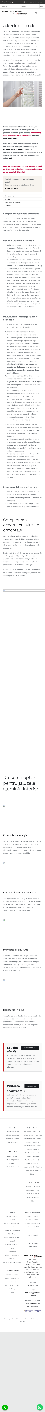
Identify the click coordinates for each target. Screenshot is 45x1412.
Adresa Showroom (12, 1167)
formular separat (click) (13, 149)
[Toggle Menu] (42, 13)
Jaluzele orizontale (12, 1135)
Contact (12, 1163)
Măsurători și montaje (13, 202)
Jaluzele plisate (12, 1142)
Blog (32, 1201)
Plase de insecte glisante (12, 1262)
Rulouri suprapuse (32, 1220)
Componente (9, 196)
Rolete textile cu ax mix (32, 1131)
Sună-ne (32, 1282)
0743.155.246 (33, 1285)
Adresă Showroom (32, 1300)
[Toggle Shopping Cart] (36, 13)
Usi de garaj (33, 1235)
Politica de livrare (32, 1190)
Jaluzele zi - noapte (12, 1138)
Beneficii (8, 199)
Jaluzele (12, 1128)
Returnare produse (12, 1160)
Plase (12, 1212)
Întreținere (8, 205)
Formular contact (32, 1197)
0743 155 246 (11, 188)
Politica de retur (33, 1193)
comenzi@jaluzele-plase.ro (33, 2)
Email (32, 1290)
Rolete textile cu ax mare (33, 1135)
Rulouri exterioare (32, 1212)
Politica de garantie (33, 1186)
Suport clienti (12, 1156)
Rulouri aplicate (32, 1216)
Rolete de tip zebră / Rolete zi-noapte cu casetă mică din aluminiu (33, 1163)
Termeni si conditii (12, 1275)
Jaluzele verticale (12, 1131)
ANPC (12, 1292)
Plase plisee (12, 1251)
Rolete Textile (32, 1128)
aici (10, 158)
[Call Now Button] (5, 1407)
